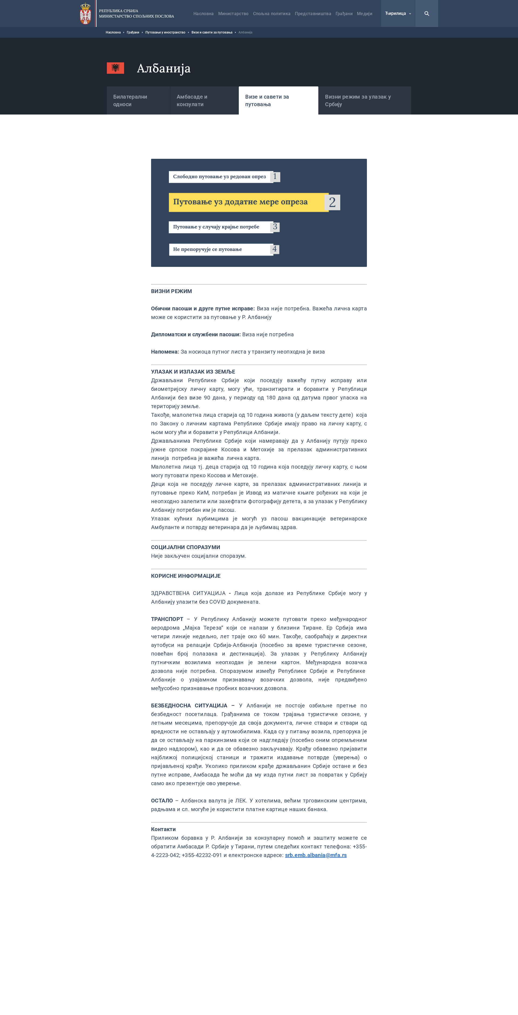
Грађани (344, 13)
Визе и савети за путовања (212, 32)
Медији (364, 13)
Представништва (313, 13)
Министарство (233, 13)
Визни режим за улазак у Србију (358, 100)
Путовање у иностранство (165, 32)
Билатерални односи (130, 100)
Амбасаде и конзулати (192, 100)
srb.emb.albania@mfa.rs (316, 855)
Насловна (203, 13)
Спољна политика (272, 13)
